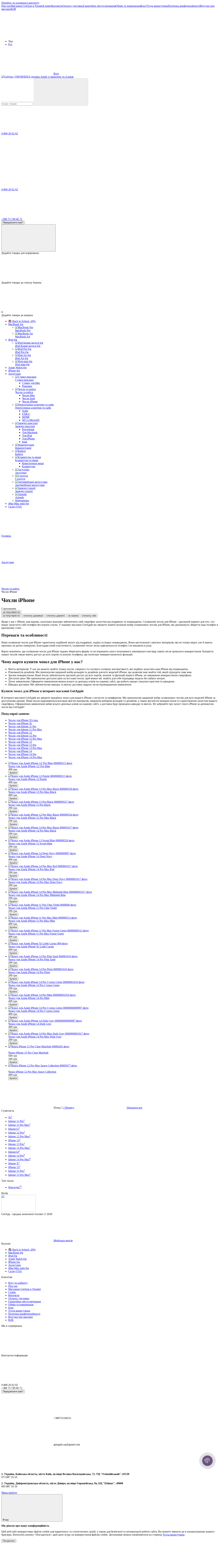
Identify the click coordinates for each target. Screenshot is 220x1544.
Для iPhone (28, 438)
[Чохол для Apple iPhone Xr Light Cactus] (113, 943)
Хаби (25, 410)
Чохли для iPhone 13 (20, 741)
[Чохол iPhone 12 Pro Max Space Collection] (113, 1065)
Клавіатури (28, 466)
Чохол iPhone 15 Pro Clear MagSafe (28, 1052)
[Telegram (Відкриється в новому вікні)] (78, 35)
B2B (13, 9)
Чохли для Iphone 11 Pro (22, 726)
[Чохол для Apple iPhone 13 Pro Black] (113, 801)
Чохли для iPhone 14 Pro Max (25, 757)
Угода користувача (157, 5)
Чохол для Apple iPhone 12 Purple (27, 779)
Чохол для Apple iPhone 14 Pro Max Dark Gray (35, 1036)
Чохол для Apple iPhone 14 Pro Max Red (31, 869)
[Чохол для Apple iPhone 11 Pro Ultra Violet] (113, 904)
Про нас (6, 5)
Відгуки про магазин (20, 1316)
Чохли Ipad (28, 398)
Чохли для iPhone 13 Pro (22, 744)
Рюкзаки (27, 386)
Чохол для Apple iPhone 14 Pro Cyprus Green (33, 985)
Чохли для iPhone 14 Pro (22, 754)
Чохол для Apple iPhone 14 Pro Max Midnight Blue (37, 895)
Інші (24, 441)
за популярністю (11, 612)
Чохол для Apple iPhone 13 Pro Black (29, 804)
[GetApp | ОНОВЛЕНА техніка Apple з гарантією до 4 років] (18, 1211)
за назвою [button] (73, 615)
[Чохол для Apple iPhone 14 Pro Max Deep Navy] (113, 879)
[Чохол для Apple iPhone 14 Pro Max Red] (113, 866)
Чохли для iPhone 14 (20, 751)
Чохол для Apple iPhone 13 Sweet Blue (30, 843)
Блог (143, 5)
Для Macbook (29, 432)
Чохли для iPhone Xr (20, 723)
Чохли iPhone (30, 401)
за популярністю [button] (11, 615)
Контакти (56, 5)
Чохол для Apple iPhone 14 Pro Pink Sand (31, 959)
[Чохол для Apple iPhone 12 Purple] (113, 776)
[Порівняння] (28, 238)
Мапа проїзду (9, 1492)
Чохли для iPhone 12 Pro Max (25, 738)
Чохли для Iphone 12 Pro (22, 735)
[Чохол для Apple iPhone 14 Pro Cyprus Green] (113, 982)
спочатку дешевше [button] (33, 615)
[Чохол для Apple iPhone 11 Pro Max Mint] (113, 917)
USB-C (26, 413)
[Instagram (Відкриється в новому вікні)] (27, 35)
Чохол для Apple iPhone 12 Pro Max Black (32, 817)
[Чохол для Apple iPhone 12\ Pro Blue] (113, 763)
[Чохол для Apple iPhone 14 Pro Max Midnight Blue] (113, 892)
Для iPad (27, 435)
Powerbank (28, 429)
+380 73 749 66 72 (11, 219)
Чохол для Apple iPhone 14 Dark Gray (29, 1023)
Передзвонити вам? (13, 222)
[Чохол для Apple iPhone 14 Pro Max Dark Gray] (113, 1033)
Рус (10, 44)
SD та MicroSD (31, 420)
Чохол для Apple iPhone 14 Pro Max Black (32, 830)
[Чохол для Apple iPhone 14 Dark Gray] (113, 1020)
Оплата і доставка (72, 5)
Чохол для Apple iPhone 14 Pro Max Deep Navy (35, 882)
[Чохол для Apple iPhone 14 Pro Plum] (113, 969)
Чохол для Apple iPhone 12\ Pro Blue (29, 766)
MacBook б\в (15, 324)
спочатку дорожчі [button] (55, 615)
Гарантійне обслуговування (99, 5)
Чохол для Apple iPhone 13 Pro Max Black (32, 792)
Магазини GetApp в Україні (27, 5)
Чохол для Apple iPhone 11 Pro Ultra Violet (32, 907)
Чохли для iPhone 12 (20, 732)
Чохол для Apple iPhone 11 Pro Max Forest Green (36, 933)
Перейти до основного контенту (20, 2)
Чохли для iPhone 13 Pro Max (25, 748)
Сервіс (47, 5)
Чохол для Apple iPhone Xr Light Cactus (31, 946)
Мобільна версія (63, 1240)
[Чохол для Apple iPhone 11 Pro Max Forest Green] (113, 930)
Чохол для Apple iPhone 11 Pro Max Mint (31, 920)
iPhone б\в (14, 370)
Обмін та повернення (128, 5)
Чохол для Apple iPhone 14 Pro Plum (29, 972)
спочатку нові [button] (89, 615)
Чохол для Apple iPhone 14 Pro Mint (28, 998)
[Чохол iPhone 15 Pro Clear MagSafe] (113, 1046)
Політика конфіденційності (184, 5)
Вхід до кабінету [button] (18, 1282)
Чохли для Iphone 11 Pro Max (25, 729)
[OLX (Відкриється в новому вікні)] (130, 35)
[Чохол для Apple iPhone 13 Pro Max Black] (113, 789)
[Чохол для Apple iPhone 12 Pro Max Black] (113, 814)
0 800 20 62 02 (9, 133)
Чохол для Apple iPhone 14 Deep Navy (30, 856)
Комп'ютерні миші (33, 463)
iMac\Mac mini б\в (18, 503)
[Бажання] (110, 268)
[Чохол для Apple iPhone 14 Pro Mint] (113, 995)
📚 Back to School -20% (22, 321)
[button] (207, 1461)
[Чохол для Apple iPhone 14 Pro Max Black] (113, 827)
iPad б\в (12, 339)
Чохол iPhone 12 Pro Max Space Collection (32, 1071)
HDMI (25, 417)
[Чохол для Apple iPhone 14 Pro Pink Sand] (113, 956)
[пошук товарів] (61, 92)
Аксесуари (14, 373)
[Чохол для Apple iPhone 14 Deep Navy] (113, 853)
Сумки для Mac (31, 383)
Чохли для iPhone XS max (23, 720)
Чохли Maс (28, 395)
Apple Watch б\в (17, 367)
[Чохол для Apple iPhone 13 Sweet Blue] (113, 840)
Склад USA (15, 506)
